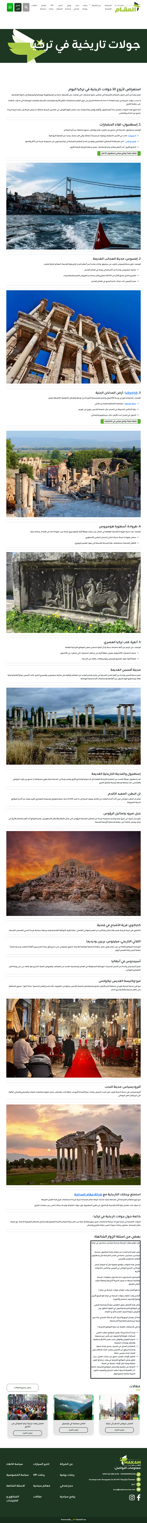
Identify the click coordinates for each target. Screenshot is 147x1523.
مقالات (34, 5)
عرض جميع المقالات (22, 1387)
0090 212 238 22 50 (110, 1474)
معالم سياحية (43, 7)
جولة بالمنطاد (130, 403)
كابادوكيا (131, 393)
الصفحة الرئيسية (108, 7)
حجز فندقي (76, 7)
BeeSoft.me (81, 1519)
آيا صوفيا (132, 135)
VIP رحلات (51, 7)
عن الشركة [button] (96, 5)
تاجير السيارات (59, 7)
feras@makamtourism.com (124, 1489)
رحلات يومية (84, 7)
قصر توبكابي (130, 141)
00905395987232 (128, 1474)
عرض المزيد (119, 1430)
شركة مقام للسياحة (88, 1194)
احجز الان (18, 7)
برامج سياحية (68, 7)
